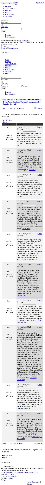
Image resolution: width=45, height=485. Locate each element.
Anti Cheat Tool (10, 8)
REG (2, 27)
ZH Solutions (12, 476)
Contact (12, 474)
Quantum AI (33, 259)
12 (21, 108)
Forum (7, 12)
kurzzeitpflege (21, 295)
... (12, 108)
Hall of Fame (9, 14)
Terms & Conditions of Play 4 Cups (26, 472)
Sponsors (8, 16)
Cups (15, 5)
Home (16, 3)
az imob (19, 196)
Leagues (8, 6)
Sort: (4, 108)
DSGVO (9, 472)
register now (7, 120)
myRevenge (40, 3)
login (5, 122)
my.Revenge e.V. (25, 40)
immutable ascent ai (23, 408)
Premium (8, 10)
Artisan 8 (32, 170)
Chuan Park (26, 229)
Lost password (10, 37)
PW (6, 27)
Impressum (4, 474)
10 (17, 108)
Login (7, 73)
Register (8, 35)
